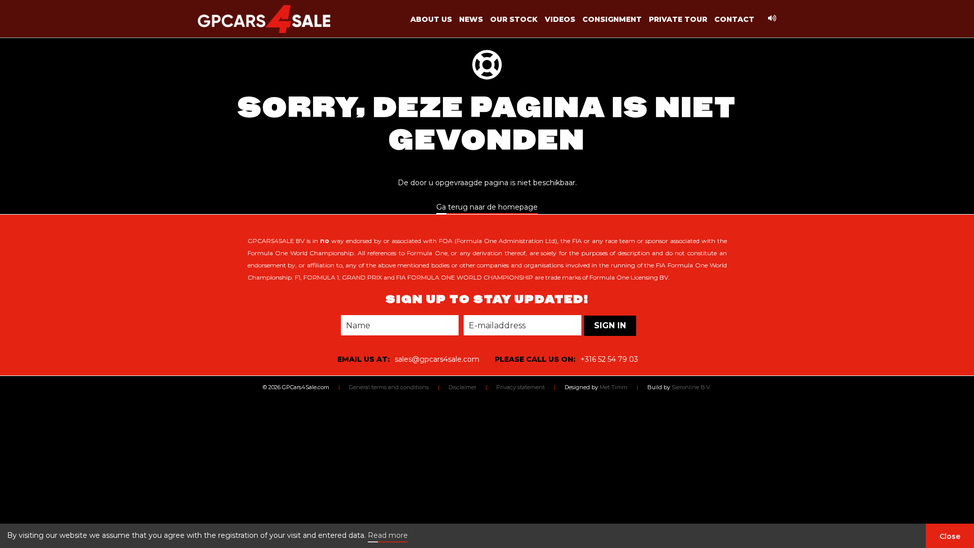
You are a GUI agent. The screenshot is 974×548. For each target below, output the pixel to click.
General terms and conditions (389, 387)
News (471, 19)
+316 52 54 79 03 (609, 359)
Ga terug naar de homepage (487, 207)
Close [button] (950, 536)
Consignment (612, 19)
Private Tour (678, 19)
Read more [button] (388, 535)
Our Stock (514, 19)
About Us (431, 19)
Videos (560, 19)
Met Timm (614, 387)
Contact (734, 19)
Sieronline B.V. (691, 387)
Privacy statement (520, 387)
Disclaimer (462, 387)
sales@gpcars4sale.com (437, 359)
